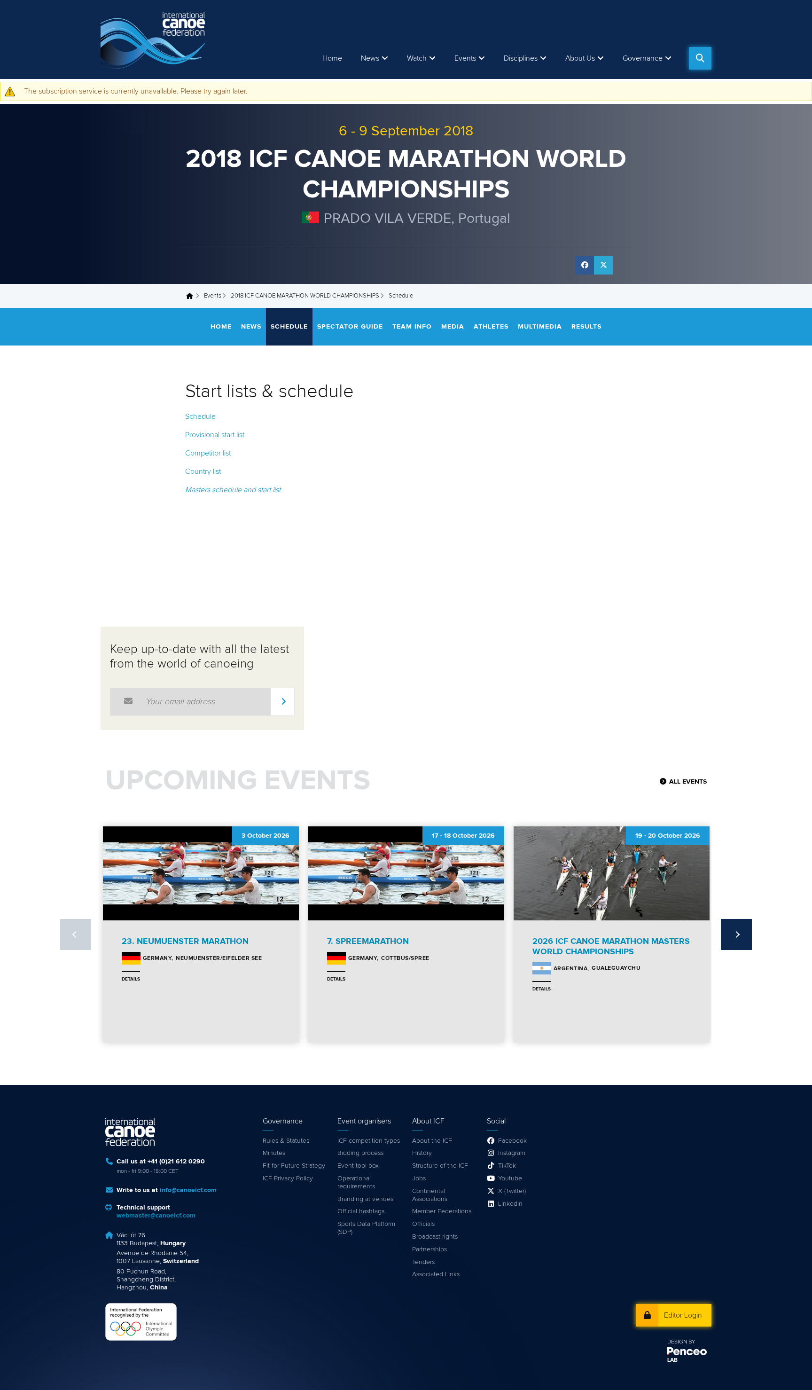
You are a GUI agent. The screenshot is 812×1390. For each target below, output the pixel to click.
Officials (423, 1224)
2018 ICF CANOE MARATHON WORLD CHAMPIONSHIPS (305, 296)
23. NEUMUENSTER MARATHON (185, 941)
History (422, 1153)
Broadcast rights (435, 1236)
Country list (203, 471)
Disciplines (521, 58)
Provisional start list (214, 435)
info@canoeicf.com (188, 1190)
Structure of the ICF (440, 1165)
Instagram (511, 1153)
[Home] (155, 39)
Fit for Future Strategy (294, 1165)
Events (212, 296)
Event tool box (358, 1165)
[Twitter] (603, 265)
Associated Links (436, 1274)
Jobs (419, 1178)
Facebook (512, 1141)
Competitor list (208, 453)
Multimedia (540, 326)
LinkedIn (510, 1204)
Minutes (274, 1153)
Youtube (510, 1178)
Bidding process (360, 1153)
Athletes (491, 326)
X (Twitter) (512, 1191)
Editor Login (683, 1315)
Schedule (289, 326)
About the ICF (432, 1141)
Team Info (412, 326)
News (370, 58)
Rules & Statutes (286, 1141)
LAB (672, 1360)
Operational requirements (356, 1182)
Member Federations (441, 1211)
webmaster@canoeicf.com (156, 1215)
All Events (688, 781)
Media (452, 326)
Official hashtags (360, 1211)
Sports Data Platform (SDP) (366, 1228)
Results (586, 326)
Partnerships (429, 1249)
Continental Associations (429, 1195)
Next (736, 934)
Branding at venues (365, 1199)
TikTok (507, 1165)
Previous (75, 934)
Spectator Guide (350, 326)
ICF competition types (368, 1141)
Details (131, 979)
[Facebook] (584, 265)
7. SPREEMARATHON (368, 941)
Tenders (423, 1262)
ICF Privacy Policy (288, 1178)
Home (332, 58)
